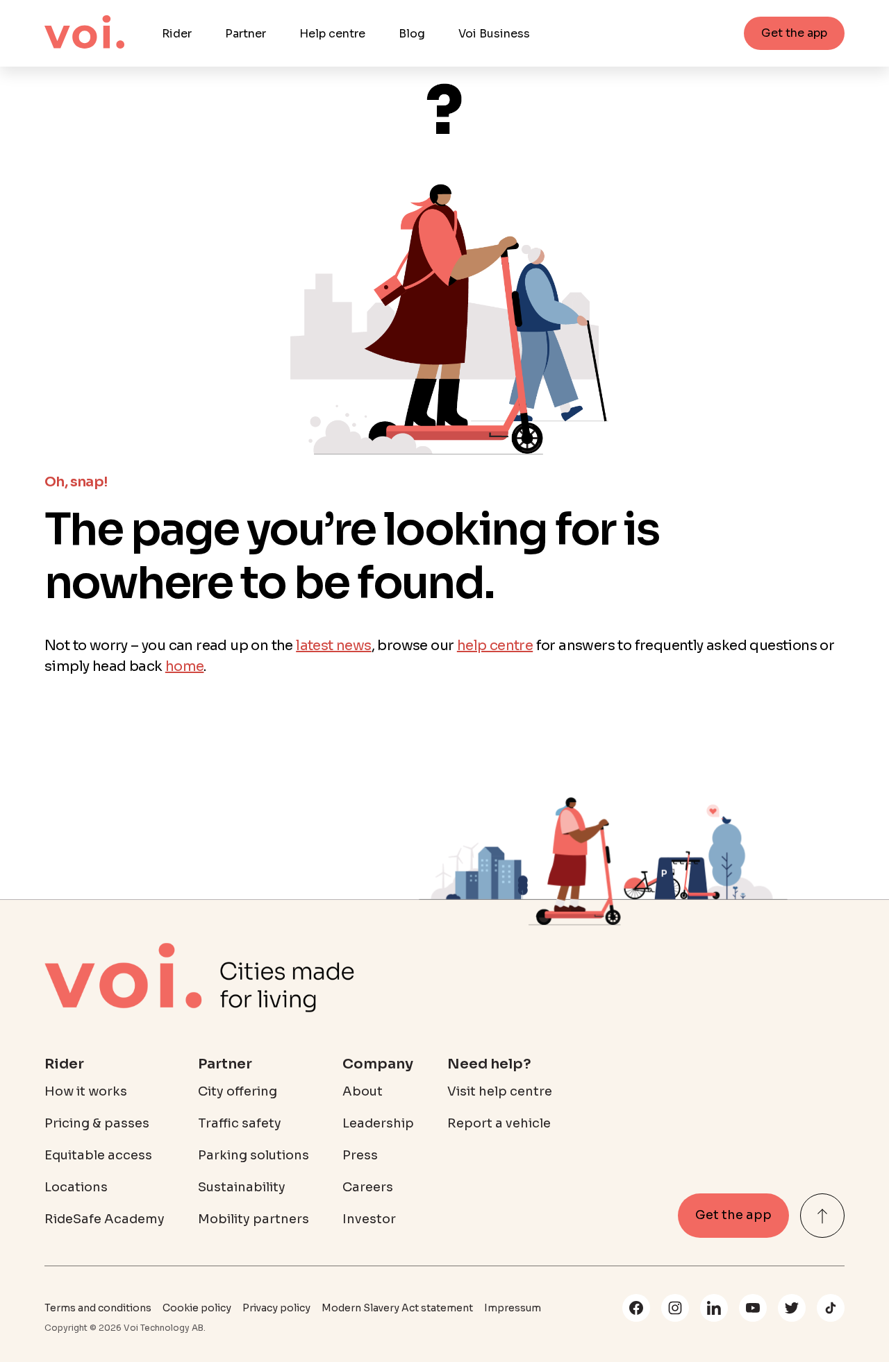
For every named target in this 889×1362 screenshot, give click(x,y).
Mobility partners (253, 1219)
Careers (367, 1187)
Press (360, 1155)
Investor (369, 1219)
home (184, 666)
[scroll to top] (822, 1215)
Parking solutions (253, 1155)
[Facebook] (636, 1308)
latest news (333, 645)
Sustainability (241, 1187)
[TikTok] (831, 1308)
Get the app (794, 33)
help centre (495, 645)
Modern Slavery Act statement (397, 1308)
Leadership (378, 1123)
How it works (85, 1091)
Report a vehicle (499, 1123)
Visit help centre (499, 1091)
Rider (177, 33)
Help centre (332, 33)
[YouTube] (753, 1308)
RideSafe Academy (104, 1219)
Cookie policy (197, 1308)
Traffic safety (239, 1123)
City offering (237, 1091)
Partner (245, 33)
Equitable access (98, 1155)
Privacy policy (276, 1308)
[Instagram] (675, 1308)
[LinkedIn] (714, 1308)
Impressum (512, 1308)
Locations (76, 1187)
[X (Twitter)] (792, 1308)
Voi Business (494, 33)
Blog (412, 33)
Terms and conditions (97, 1308)
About (362, 1091)
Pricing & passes (96, 1123)
